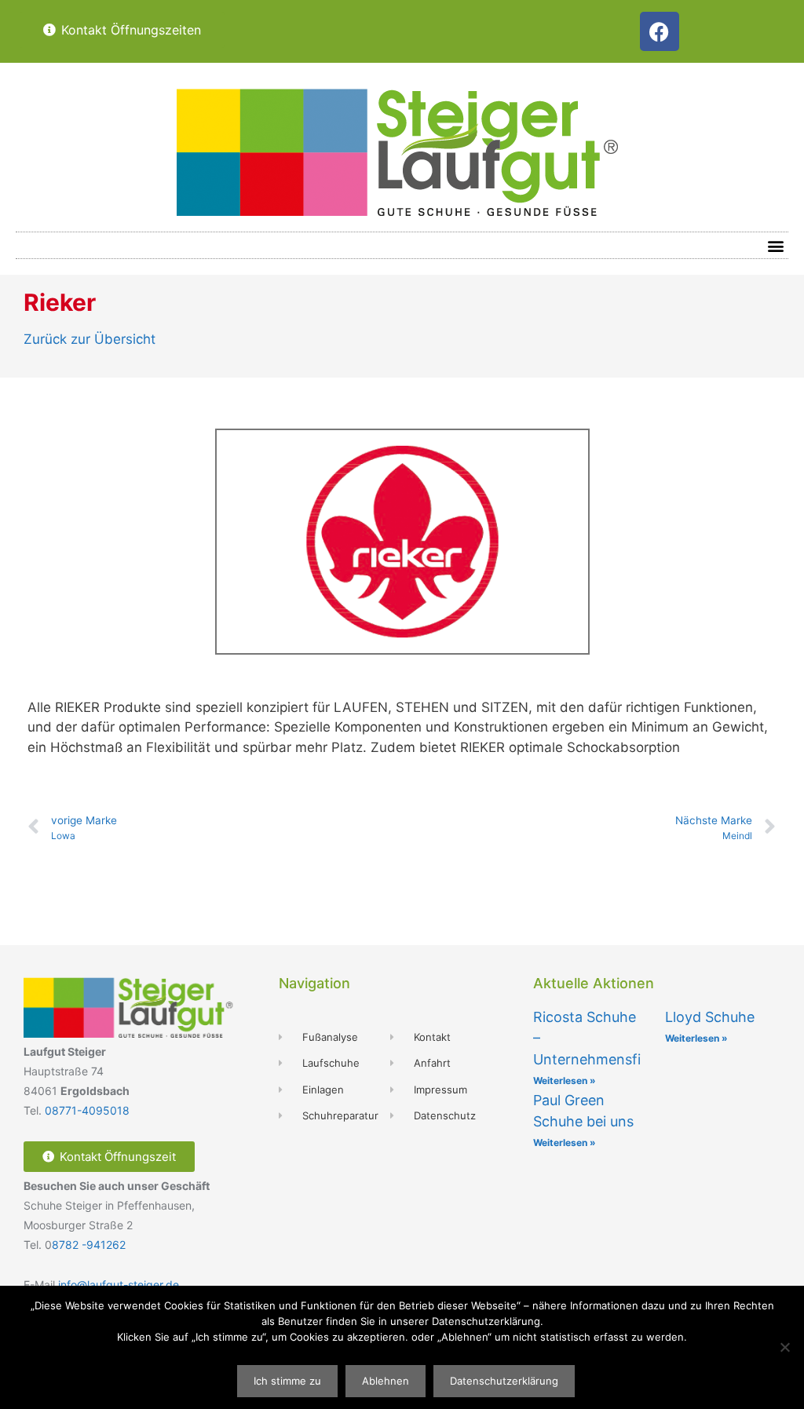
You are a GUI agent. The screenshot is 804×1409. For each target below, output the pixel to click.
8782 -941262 (89, 1244)
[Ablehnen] (784, 1347)
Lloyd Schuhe (710, 1017)
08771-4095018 (87, 1110)
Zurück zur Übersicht (89, 339)
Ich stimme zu (287, 1380)
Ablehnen (385, 1380)
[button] (775, 245)
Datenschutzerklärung (504, 1380)
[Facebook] (659, 31)
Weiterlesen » (564, 1080)
